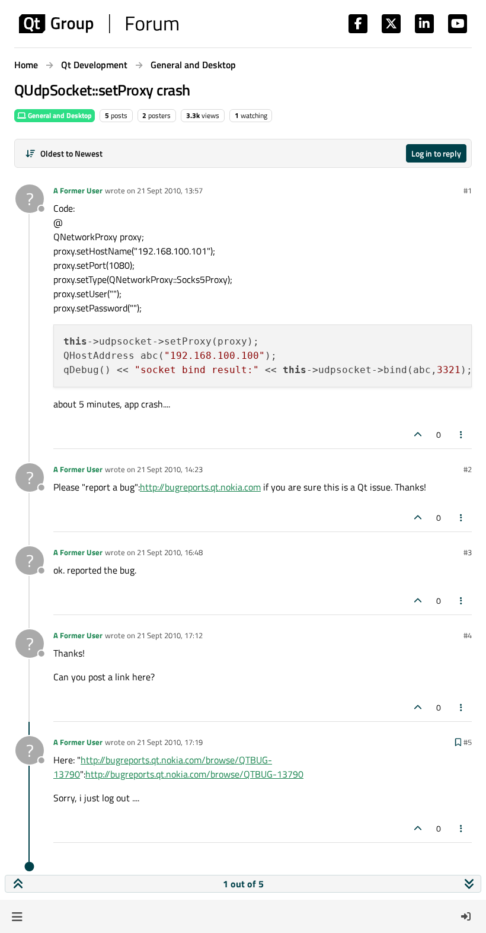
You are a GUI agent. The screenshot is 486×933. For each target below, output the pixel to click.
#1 (467, 190)
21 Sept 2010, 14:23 (170, 469)
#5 (467, 742)
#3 (467, 552)
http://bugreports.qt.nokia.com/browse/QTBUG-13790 (194, 774)
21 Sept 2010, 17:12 (170, 635)
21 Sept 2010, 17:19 (170, 742)
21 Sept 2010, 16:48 (170, 552)
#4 (467, 635)
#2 (467, 469)
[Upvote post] (418, 434)
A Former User (78, 190)
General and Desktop (59, 115)
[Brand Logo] (98, 23)
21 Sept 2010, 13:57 (170, 190)
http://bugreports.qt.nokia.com (200, 487)
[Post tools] (461, 434)
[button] (17, 916)
